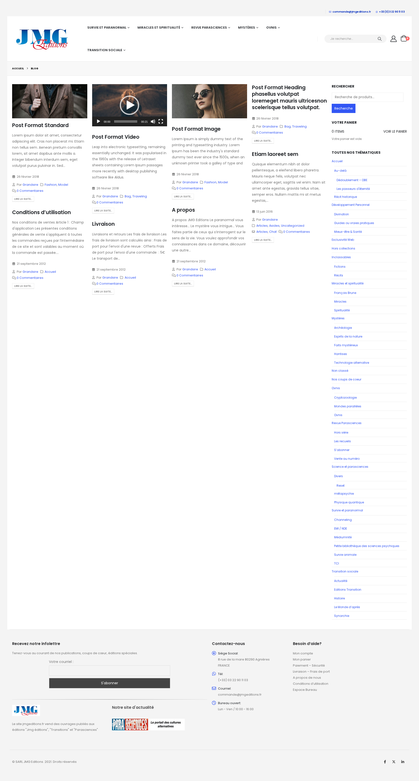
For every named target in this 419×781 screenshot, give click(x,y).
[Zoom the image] (26, 707)
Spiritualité (342, 310)
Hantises (340, 354)
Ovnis (271, 27)
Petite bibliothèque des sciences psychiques (366, 546)
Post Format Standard (40, 125)
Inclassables (341, 257)
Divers (338, 476)
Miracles (340, 301)
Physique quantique (349, 502)
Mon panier (302, 659)
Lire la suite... (23, 199)
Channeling (343, 520)
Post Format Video (115, 136)
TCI (336, 563)
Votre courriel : (61, 661)
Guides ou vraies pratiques (354, 223)
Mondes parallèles (347, 406)
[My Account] (393, 39)
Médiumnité (343, 537)
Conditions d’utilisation (41, 212)
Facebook (384, 761)
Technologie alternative (351, 363)
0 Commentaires (30, 191)
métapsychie (344, 493)
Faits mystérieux (346, 345)
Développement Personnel (351, 205)
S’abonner (341, 450)
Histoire (339, 598)
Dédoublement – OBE (352, 180)
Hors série (341, 432)
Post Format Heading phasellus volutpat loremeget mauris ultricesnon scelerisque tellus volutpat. (289, 97)
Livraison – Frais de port (311, 671)
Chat (273, 232)
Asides (274, 226)
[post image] (49, 101)
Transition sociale (104, 50)
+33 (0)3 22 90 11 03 (391, 12)
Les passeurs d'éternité (353, 189)
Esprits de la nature (348, 336)
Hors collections (343, 248)
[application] (129, 105)
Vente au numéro (347, 459)
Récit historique (345, 197)
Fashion (51, 185)
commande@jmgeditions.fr (351, 12)
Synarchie (341, 616)
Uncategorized (292, 226)
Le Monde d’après (347, 607)
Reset (341, 485)
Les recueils (342, 441)
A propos (183, 209)
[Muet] (153, 121)
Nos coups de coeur (346, 379)
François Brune (345, 293)
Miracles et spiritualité (158, 27)
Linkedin (402, 761)
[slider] (125, 121)
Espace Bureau (305, 689)
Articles (262, 226)
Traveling (139, 196)
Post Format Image (196, 128)
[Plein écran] (160, 121)
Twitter (393, 761)
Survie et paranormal (106, 27)
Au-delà (340, 171)
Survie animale (345, 555)
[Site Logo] (42, 39)
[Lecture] (98, 121)
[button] (129, 105)
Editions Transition (347, 590)
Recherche (343, 108)
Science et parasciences (350, 467)
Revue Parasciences (209, 27)
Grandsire (30, 185)
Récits (338, 275)
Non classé (340, 371)
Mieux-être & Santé (348, 232)
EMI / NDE (340, 528)
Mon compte (303, 653)
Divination (341, 214)
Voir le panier (395, 131)
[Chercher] (380, 39)
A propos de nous (307, 677)
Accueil (210, 269)
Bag (128, 196)
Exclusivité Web (343, 240)
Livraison (103, 223)
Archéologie (343, 328)
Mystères (246, 27)
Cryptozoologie (345, 397)
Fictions (340, 267)
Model (63, 185)
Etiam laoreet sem (275, 154)
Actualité (340, 581)
